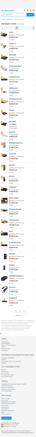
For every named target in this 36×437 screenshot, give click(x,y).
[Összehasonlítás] (27, 10)
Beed (2, 412)
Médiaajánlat (5, 407)
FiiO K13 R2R (5, 373)
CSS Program (5, 409)
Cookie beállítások (6, 391)
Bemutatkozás (5, 342)
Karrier (3, 347)
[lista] (16, 28)
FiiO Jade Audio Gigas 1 (8, 375)
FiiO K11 (3, 369)
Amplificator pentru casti (11, 424)
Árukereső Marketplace (8, 403)
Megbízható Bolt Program (8, 402)
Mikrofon (4, 363)
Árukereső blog (5, 348)
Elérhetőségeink (6, 343)
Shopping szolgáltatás (7, 410)
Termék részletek (13, 128)
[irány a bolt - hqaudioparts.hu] (4, 124)
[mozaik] (19, 28)
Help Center (4, 400)
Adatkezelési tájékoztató (8, 431)
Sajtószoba (4, 350)
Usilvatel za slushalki (10, 426)
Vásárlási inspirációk (7, 387)
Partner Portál (5, 398)
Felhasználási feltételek (23, 431)
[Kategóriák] (24, 10)
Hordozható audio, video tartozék (11, 361)
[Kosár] (30, 10)
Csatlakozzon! (6, 418)
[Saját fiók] (33, 10)
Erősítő (3, 359)
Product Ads (4, 405)
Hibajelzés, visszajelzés (8, 389)
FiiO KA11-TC (5, 371)
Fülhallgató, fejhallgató (8, 358)
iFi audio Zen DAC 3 (7, 376)
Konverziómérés (6, 414)
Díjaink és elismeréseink (8, 345)
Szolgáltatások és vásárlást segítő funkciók (13, 384)
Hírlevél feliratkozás (7, 386)
